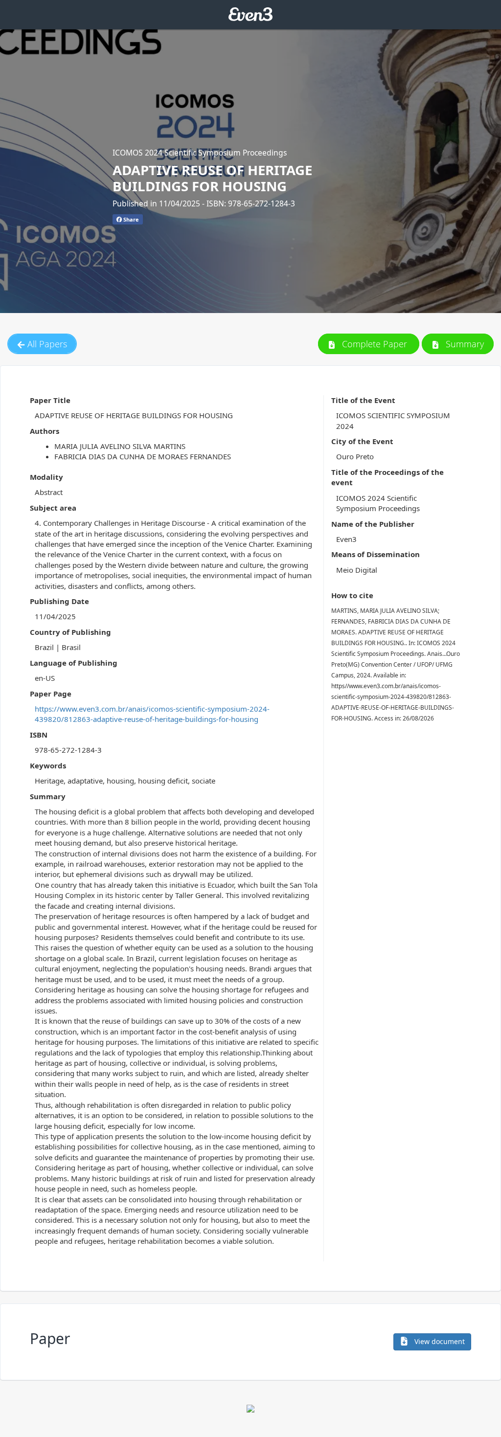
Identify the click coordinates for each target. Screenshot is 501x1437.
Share (130, 219)
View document (438, 1341)
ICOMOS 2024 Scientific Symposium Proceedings (200, 152)
